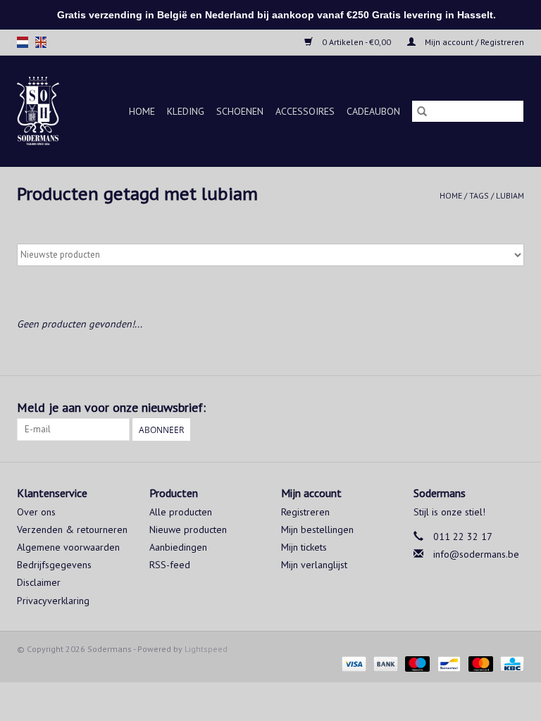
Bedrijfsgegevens (54, 564)
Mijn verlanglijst (314, 564)
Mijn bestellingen (317, 529)
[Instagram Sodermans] (513, 407)
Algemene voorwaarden (68, 547)
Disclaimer (39, 582)
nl (22, 42)
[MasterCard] (479, 663)
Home (142, 111)
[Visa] (352, 663)
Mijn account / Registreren (473, 42)
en (40, 42)
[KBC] (509, 663)
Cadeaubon (373, 111)
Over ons (36, 512)
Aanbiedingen (178, 547)
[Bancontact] (447, 663)
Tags (479, 195)
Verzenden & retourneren (72, 529)
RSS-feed (169, 564)
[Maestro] (416, 663)
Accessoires (305, 111)
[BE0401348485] (41, 111)
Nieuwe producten (188, 529)
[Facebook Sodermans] (487, 407)
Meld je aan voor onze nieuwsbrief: (111, 407)
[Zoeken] (422, 111)
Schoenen (239, 111)
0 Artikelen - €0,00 (356, 42)
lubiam (510, 195)
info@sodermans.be (476, 554)
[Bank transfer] (384, 663)
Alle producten (180, 512)
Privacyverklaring (53, 600)
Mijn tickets (304, 547)
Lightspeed (206, 649)
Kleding (185, 111)
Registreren (305, 512)
